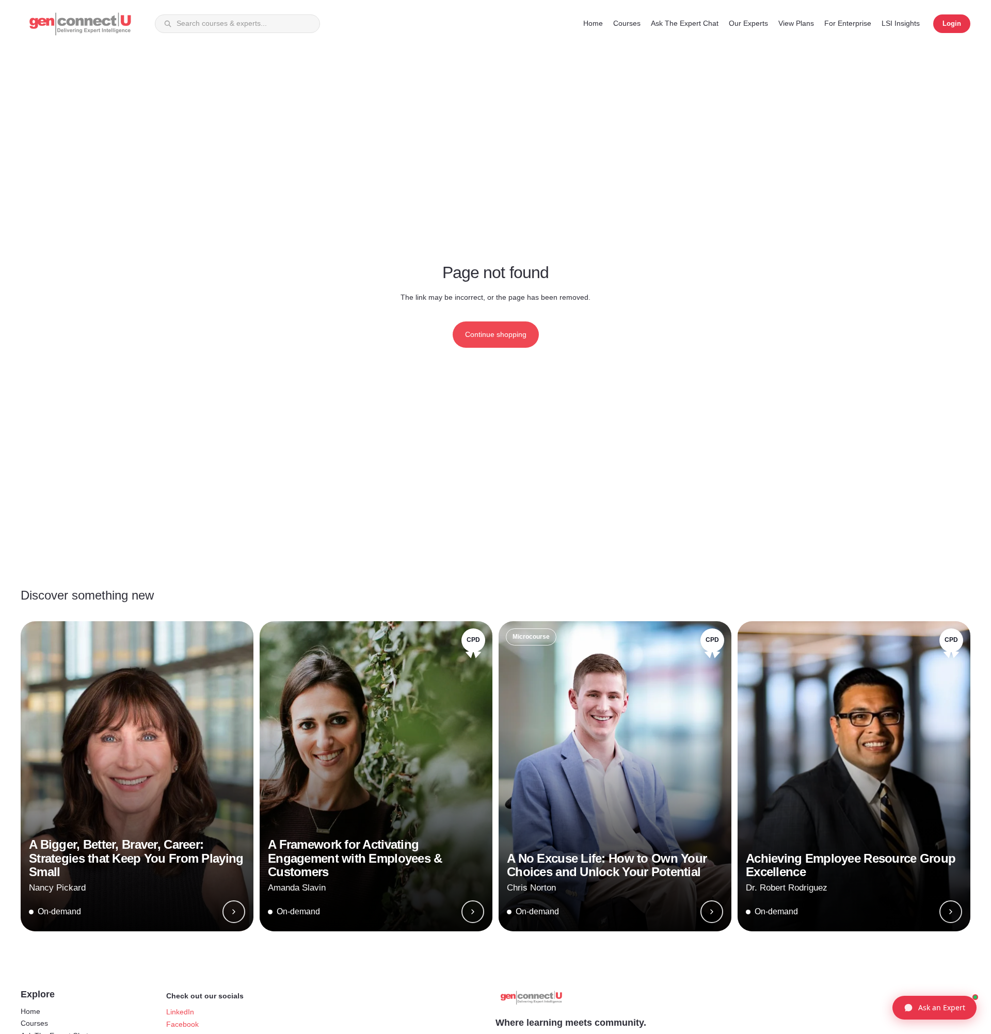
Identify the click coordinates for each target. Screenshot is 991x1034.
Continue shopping (495, 334)
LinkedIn (180, 1012)
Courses (34, 1023)
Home (30, 1011)
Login (951, 23)
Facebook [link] (182, 1024)
